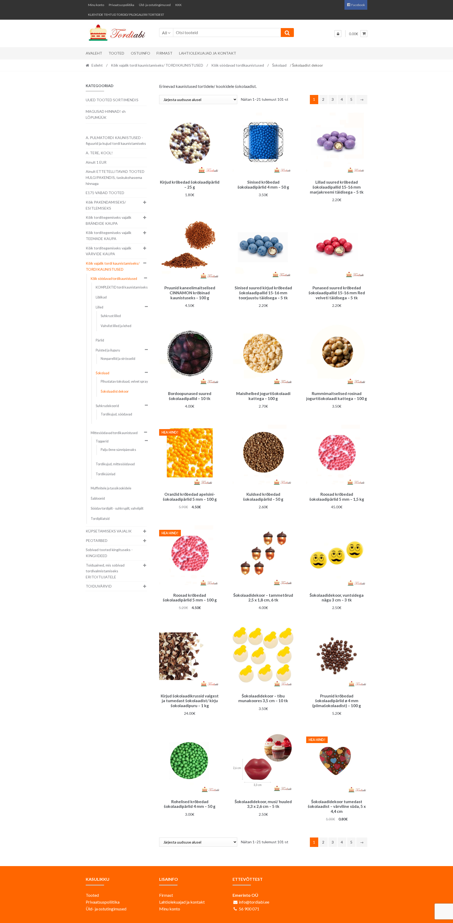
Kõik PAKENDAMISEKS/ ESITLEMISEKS (106, 205)
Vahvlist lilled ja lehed (116, 326)
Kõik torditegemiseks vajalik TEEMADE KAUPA (108, 235)
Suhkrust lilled (111, 316)
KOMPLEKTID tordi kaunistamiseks (122, 287)
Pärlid (100, 340)
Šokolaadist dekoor (115, 391)
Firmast (164, 53)
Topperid (102, 441)
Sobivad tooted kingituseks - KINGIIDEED (109, 552)
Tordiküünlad (105, 474)
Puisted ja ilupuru (108, 350)
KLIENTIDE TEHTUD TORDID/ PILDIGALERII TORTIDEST (126, 15)
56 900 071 (249, 908)
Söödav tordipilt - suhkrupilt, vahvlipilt (117, 508)
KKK (178, 5)
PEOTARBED (96, 540)
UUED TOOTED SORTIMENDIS (112, 100)
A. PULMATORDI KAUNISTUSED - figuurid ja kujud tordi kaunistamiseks (116, 140)
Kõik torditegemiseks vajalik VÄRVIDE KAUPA (108, 251)
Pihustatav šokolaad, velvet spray (124, 381)
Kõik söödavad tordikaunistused (237, 65)
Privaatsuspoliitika (121, 5)
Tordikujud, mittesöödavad (115, 464)
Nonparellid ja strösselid (118, 359)
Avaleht (94, 53)
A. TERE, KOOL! (99, 153)
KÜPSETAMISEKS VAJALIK (109, 531)
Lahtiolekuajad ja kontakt (207, 53)
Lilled (99, 307)
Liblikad (101, 297)
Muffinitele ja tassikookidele (111, 488)
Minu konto (96, 5)
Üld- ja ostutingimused (155, 5)
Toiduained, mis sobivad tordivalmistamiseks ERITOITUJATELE (105, 571)
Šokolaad (279, 65)
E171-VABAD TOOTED (105, 192)
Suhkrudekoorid (107, 406)
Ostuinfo (140, 53)
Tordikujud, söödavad (116, 414)
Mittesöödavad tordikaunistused (114, 433)
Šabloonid (98, 498)
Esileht (97, 65)
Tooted (116, 53)
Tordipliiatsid (100, 519)
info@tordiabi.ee (254, 901)
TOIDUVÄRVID (99, 586)
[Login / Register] (338, 33)
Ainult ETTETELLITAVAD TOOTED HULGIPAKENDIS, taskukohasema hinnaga (115, 177)
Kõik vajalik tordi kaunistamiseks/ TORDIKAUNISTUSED (157, 65)
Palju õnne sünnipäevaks (118, 450)
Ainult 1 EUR (96, 162)
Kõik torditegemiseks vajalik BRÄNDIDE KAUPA (108, 220)
